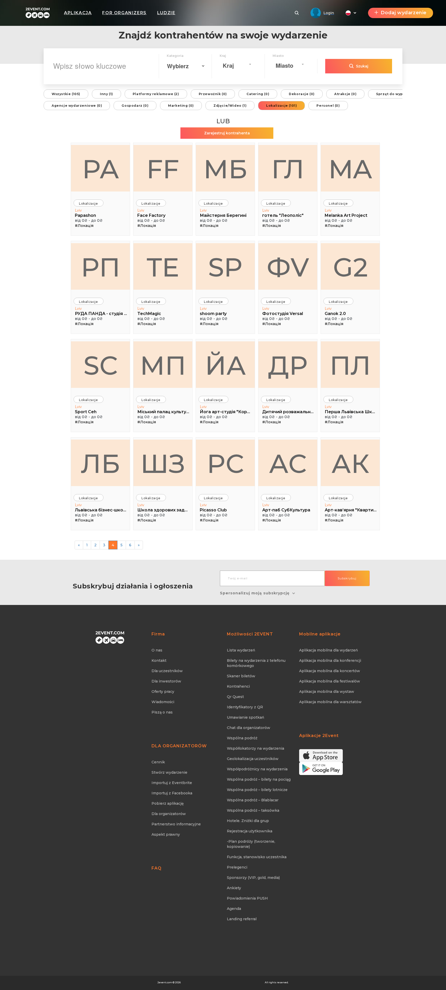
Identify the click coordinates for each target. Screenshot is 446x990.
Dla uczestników (167, 671)
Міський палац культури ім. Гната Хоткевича (163, 411)
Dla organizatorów (169, 813)
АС (288, 463)
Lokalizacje (88, 203)
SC (100, 365)
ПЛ (350, 365)
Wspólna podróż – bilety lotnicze (257, 789)
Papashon (85, 215)
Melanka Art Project (346, 215)
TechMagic (149, 313)
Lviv (78, 210)
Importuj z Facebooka (172, 793)
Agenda (234, 908)
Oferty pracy (163, 691)
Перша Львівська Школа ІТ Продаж (351, 411)
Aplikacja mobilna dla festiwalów (329, 681)
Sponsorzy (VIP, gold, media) (253, 877)
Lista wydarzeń (241, 650)
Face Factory (151, 215)
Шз (162, 463)
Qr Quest (235, 696)
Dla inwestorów (166, 681)
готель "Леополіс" (283, 215)
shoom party (213, 313)
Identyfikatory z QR (245, 707)
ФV (288, 267)
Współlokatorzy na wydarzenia (255, 748)
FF (163, 169)
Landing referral (242, 919)
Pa (100, 169)
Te (163, 267)
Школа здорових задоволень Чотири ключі (163, 510)
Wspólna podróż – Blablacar (252, 800)
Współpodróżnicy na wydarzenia (257, 769)
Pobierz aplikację (168, 803)
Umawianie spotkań (245, 717)
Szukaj (362, 66)
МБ (225, 169)
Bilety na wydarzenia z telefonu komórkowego (256, 663)
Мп (163, 365)
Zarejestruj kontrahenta (227, 133)
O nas (157, 650)
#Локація (84, 225)
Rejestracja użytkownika (249, 831)
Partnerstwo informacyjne (176, 824)
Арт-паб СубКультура (286, 510)
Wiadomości (163, 702)
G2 (350, 267)
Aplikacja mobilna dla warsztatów (330, 702)
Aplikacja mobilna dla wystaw (326, 691)
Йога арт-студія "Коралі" (226, 411)
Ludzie (166, 12)
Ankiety (234, 888)
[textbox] (235, 66)
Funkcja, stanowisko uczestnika (256, 857)
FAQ (157, 868)
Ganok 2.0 (335, 313)
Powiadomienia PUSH (247, 898)
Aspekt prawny (166, 834)
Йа (225, 365)
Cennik (158, 762)
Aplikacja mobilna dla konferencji (330, 660)
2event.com (164, 982)
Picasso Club (213, 510)
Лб (100, 463)
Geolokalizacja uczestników (252, 758)
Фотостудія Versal (282, 313)
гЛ (287, 169)
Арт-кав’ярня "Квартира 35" (351, 510)
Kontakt (159, 660)
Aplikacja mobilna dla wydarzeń (328, 650)
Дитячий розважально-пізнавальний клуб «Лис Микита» (288, 411)
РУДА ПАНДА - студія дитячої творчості (101, 313)
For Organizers (124, 12)
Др (288, 365)
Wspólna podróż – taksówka (253, 810)
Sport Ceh (86, 411)
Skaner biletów (241, 676)
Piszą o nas (162, 712)
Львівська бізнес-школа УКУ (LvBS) (101, 510)
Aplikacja (78, 12)
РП (100, 267)
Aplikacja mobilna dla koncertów (329, 671)
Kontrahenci (238, 686)
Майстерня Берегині (223, 215)
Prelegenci (237, 867)
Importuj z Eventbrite (172, 782)
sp (225, 267)
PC (225, 463)
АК (350, 463)
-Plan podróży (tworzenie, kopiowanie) (251, 844)
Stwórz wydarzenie (169, 772)
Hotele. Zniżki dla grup (248, 820)
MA (350, 169)
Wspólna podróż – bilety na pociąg (259, 779)
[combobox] (237, 64)
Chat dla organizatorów (248, 727)
